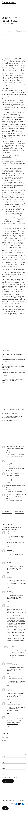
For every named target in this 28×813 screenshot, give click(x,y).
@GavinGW (9, 690)
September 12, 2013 (11, 531)
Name (3, 756)
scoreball (8, 485)
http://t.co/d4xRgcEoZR (12, 569)
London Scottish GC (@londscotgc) (14, 678)
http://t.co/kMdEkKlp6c (12, 724)
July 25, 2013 (9, 562)
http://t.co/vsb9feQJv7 (12, 598)
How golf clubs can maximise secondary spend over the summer (15, 448)
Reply (8, 546)
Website (3, 768)
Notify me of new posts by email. (10, 777)
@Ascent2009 (10, 564)
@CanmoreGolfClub (11, 551)
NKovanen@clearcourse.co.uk (9, 420)
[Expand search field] (5, 808)
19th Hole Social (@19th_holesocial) (14, 704)
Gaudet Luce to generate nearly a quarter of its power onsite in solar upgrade (13, 373)
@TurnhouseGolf (10, 592)
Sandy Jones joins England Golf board (19, 512)
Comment (4, 740)
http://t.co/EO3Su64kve (12, 556)
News (9, 31)
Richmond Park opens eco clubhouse (7, 512)
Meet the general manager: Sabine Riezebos (13, 354)
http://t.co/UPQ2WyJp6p (13, 696)
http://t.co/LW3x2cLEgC (16, 683)
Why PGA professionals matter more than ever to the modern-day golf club (13, 379)
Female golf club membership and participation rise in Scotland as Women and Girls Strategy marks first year (14, 366)
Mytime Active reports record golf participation (13, 359)
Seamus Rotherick (22, 31)
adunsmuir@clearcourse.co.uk (9, 413)
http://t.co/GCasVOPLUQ (13, 670)
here (13, 130)
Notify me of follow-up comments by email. (12, 774)
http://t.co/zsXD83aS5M (13, 710)
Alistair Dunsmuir (10, 446)
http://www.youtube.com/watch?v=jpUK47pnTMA (11, 156)
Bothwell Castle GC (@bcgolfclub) (14, 664)
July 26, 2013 (9, 550)
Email (3, 762)
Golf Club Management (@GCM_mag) (15, 718)
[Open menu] (25, 2)
